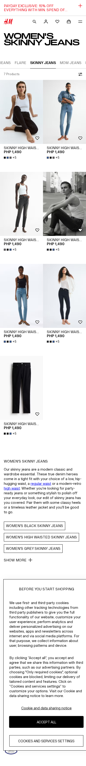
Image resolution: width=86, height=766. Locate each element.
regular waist (41, 484)
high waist (12, 488)
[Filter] (79, 74)
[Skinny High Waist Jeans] (21, 112)
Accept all (46, 722)
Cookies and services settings (46, 741)
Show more (15, 560)
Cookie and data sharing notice (46, 708)
